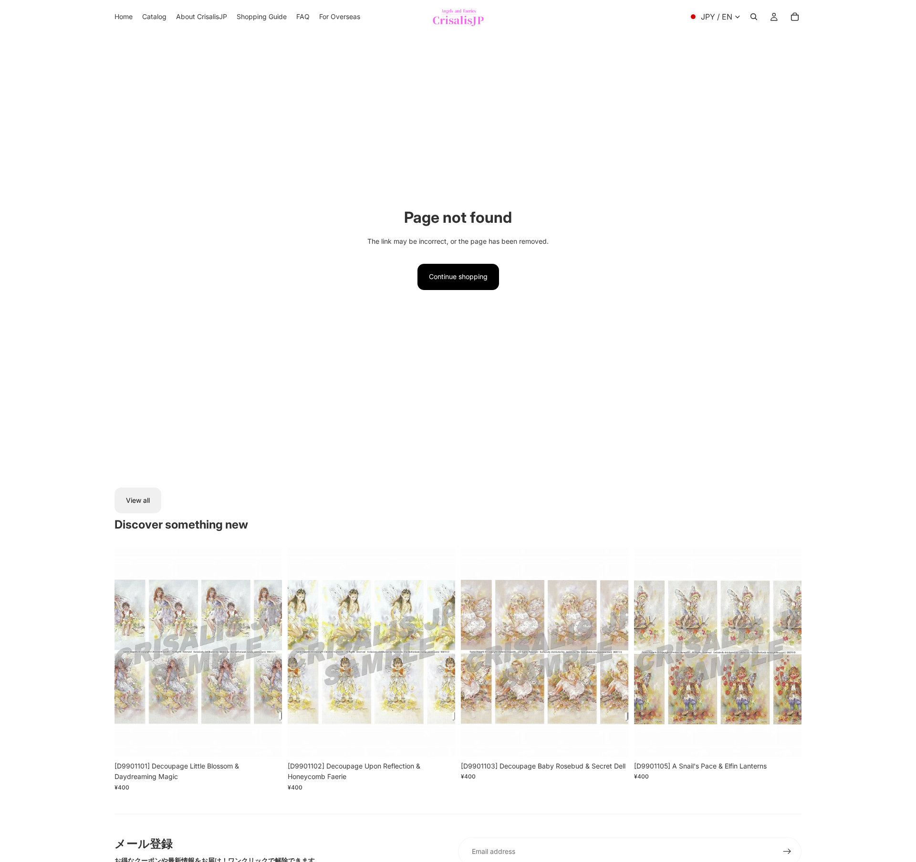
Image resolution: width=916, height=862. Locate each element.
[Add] (267, 742)
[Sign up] (787, 851)
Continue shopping (458, 276)
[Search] (753, 16)
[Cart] (794, 16)
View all (138, 500)
